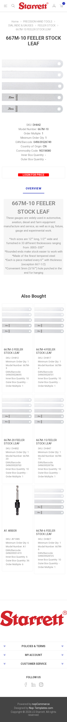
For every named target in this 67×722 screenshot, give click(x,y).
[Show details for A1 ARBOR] (17, 500)
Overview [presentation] (34, 188)
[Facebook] (26, 685)
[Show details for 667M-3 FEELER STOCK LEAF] (17, 319)
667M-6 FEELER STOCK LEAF (45, 532)
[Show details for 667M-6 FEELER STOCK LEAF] (49, 500)
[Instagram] (41, 685)
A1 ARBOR (10, 530)
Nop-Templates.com (41, 707)
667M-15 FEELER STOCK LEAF (46, 441)
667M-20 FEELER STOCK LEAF (14, 441)
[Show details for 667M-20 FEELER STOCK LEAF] (17, 409)
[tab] (33, 188)
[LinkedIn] (33, 685)
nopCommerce (41, 704)
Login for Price (33, 174)
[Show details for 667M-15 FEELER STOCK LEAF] (49, 409)
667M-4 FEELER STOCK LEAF (45, 351)
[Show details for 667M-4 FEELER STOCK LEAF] (49, 319)
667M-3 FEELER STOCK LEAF (13, 351)
